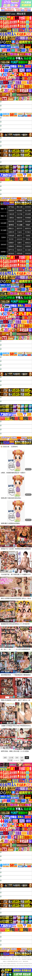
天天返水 (28, 232)
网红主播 (19, 207)
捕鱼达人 (11, 228)
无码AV (3, 237)
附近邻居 (11, 221)
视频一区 (3, 209)
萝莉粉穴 (19, 246)
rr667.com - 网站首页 (16, 14)
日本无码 (28, 207)
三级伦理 (11, 214)
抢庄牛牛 (19, 228)
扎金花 (19, 232)
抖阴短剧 (19, 253)
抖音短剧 (11, 235)
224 (17, 757)
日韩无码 (28, 253)
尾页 (22, 760)
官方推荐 (3, 230)
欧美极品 (19, 210)
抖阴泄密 (28, 246)
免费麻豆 (11, 246)
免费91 (19, 243)
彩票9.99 (11, 232)
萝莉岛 (28, 239)
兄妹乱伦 (19, 250)
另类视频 (28, 217)
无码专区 (3, 244)
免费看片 (11, 243)
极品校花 (11, 253)
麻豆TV (19, 235)
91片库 (11, 239)
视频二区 (3, 216)
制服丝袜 (19, 217)
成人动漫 (28, 210)
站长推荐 (3, 223)
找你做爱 (28, 221)
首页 (5, 757)
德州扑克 (28, 228)
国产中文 (11, 250)
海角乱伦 (28, 243)
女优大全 (19, 239)
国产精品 (11, 207)
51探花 (28, 235)
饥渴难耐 (19, 221)
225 (22, 757)
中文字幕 (19, 214)
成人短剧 (28, 250)
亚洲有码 (11, 210)
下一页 (10, 760)
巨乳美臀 (28, 214)
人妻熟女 (11, 217)
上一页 (11, 757)
